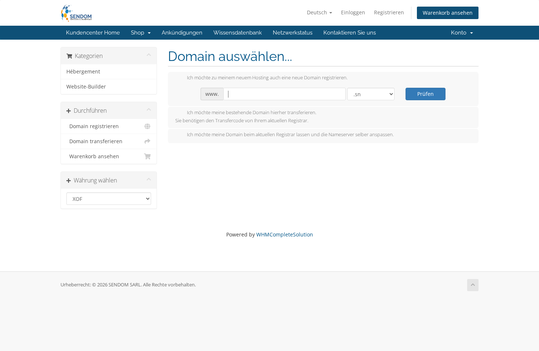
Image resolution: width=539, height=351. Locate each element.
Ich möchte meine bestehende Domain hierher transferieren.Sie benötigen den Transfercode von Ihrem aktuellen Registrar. (245, 116)
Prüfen (425, 93)
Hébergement (83, 71)
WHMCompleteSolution (284, 234)
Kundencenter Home (93, 32)
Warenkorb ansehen (448, 12)
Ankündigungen (182, 32)
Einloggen (353, 12)
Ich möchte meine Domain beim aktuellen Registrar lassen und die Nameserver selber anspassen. (290, 134)
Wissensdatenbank (237, 32)
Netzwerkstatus (292, 32)
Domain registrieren (92, 126)
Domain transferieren (94, 141)
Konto (460, 32)
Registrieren (389, 12)
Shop (139, 32)
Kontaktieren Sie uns (349, 32)
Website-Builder (86, 86)
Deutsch (318, 12)
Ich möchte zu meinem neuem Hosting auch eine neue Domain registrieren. (267, 78)
